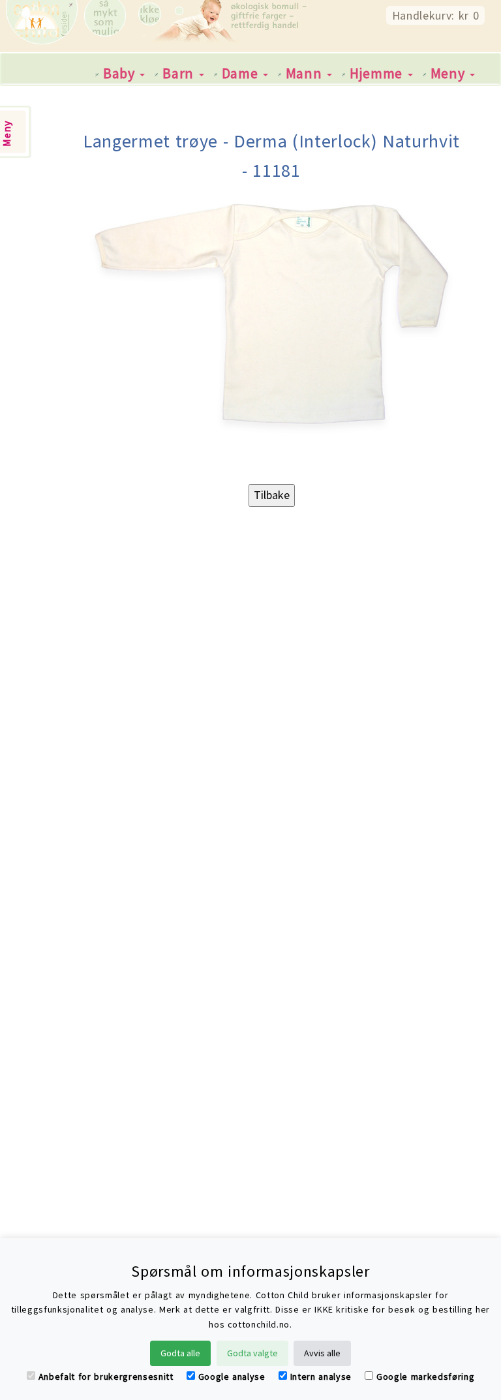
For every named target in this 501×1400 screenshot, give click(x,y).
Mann (306, 73)
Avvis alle (322, 1353)
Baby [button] (120, 73)
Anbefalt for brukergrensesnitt (106, 1376)
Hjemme (378, 73)
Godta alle (180, 1353)
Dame (242, 73)
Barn (179, 73)
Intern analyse (321, 1376)
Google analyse (232, 1376)
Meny (449, 73)
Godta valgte (252, 1353)
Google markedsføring (425, 1376)
